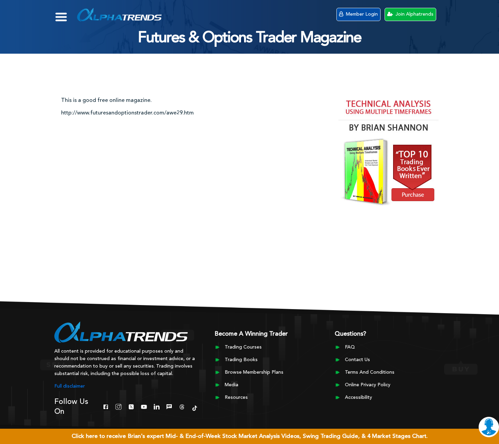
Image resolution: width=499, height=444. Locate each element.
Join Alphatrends (413, 14)
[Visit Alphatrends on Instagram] (118, 406)
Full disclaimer (69, 386)
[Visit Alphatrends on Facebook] (106, 406)
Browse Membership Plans (254, 372)
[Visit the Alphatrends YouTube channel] (144, 406)
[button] (66, 13)
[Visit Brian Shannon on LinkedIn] (157, 406)
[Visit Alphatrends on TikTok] (195, 407)
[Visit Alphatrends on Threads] (182, 406)
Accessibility (358, 397)
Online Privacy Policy (367, 385)
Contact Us (357, 359)
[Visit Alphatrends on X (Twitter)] (131, 406)
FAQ (350, 347)
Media (231, 385)
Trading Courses (243, 347)
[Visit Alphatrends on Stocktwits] (169, 406)
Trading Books (241, 359)
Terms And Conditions (369, 372)
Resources (236, 397)
